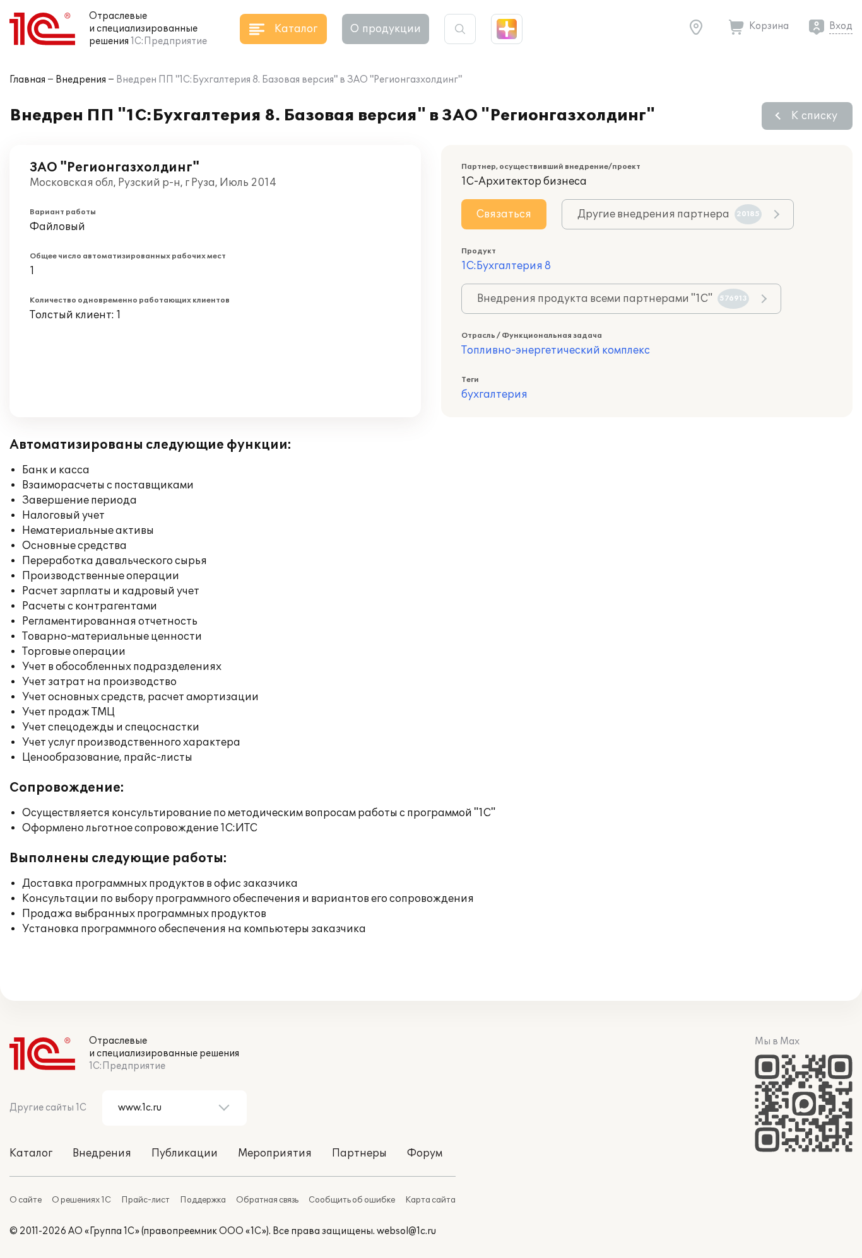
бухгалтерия (494, 394)
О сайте (25, 1200)
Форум (424, 1153)
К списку (814, 116)
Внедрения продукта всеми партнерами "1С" (612, 298)
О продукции (385, 29)
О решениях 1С (81, 1200)
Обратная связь (267, 1200)
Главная (27, 79)
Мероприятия (275, 1153)
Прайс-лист (145, 1200)
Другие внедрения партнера (668, 214)
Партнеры (359, 1153)
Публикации (184, 1153)
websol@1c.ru (406, 1231)
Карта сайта (430, 1200)
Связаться (503, 214)
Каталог (30, 1153)
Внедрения (81, 79)
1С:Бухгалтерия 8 (506, 266)
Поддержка (203, 1200)
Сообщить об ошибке (352, 1200)
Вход (841, 26)
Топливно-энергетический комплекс (555, 350)
